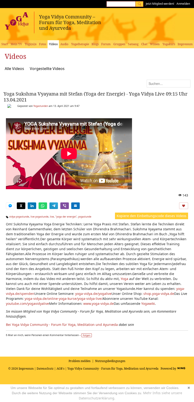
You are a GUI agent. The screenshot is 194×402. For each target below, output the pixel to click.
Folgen (86, 335)
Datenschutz (45, 369)
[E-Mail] (75, 205)
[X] (21, 205)
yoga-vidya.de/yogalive (93, 293)
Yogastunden (40, 106)
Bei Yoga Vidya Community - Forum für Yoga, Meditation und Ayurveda (62, 324)
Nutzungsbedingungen (110, 361)
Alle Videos (14, 68)
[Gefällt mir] (183, 205)
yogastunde (84, 216)
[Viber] (64, 205)
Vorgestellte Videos (47, 68)
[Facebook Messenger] (10, 205)
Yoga (124, 278)
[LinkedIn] (32, 205)
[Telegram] (53, 205)
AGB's (60, 369)
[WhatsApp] (43, 205)
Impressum (26, 369)
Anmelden (183, 4)
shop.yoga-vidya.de (158, 293)
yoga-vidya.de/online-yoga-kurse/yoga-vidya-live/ (63, 298)
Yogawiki (148, 303)
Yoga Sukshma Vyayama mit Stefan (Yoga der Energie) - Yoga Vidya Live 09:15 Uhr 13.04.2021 (95, 97)
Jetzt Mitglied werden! (160, 4)
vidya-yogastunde (19, 216)
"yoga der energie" (66, 216)
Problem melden (80, 361)
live (52, 216)
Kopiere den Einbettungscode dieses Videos (151, 216)
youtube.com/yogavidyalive (27, 303)
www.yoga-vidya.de (98, 303)
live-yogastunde (39, 216)
